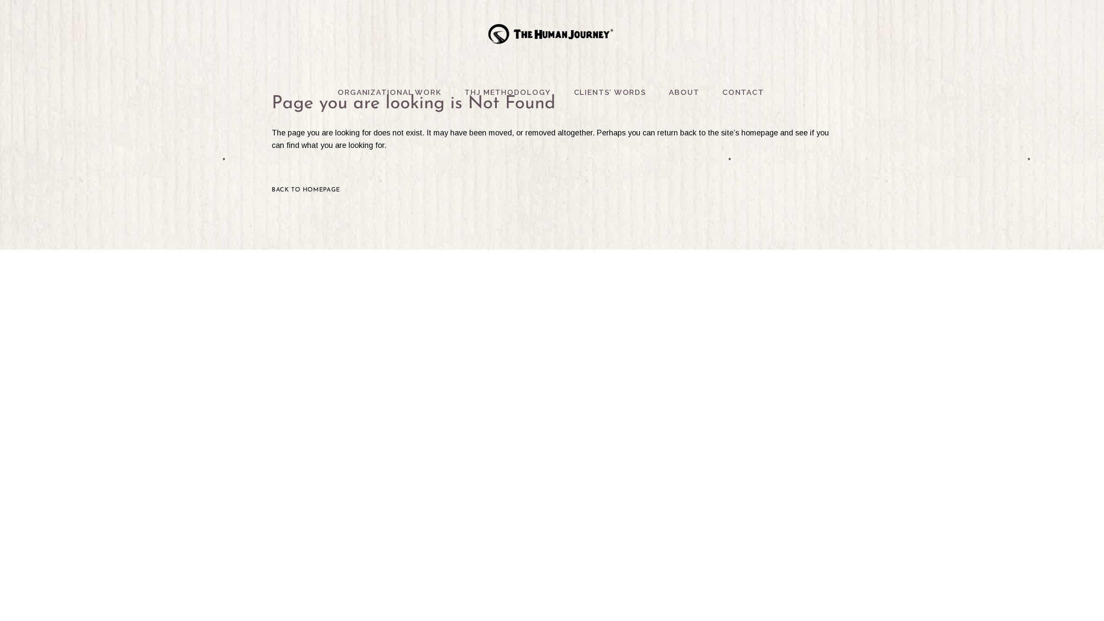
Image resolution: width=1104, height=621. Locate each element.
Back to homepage (306, 190)
